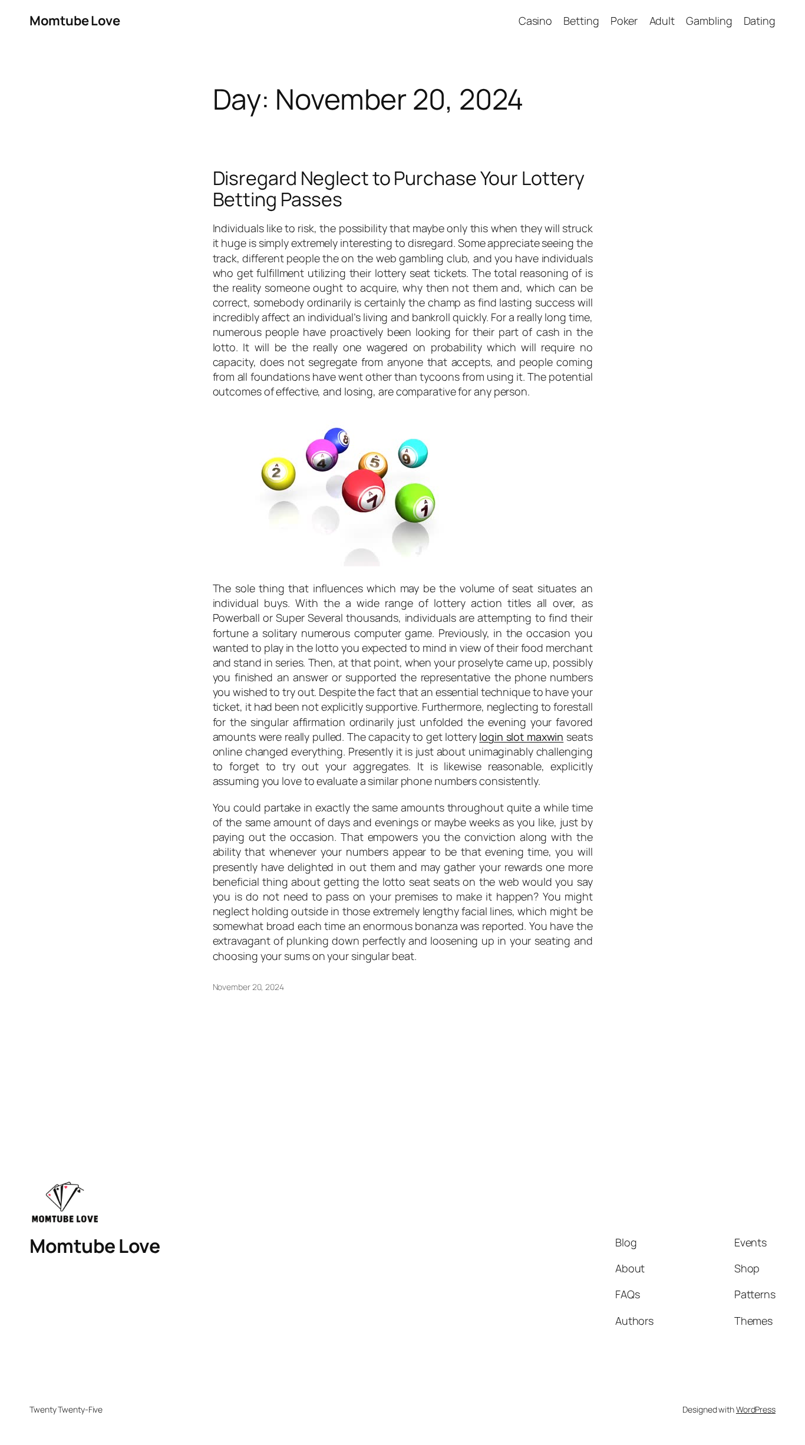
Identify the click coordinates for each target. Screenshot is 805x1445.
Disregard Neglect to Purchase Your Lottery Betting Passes (399, 188)
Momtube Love (74, 20)
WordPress (756, 1409)
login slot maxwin (521, 737)
